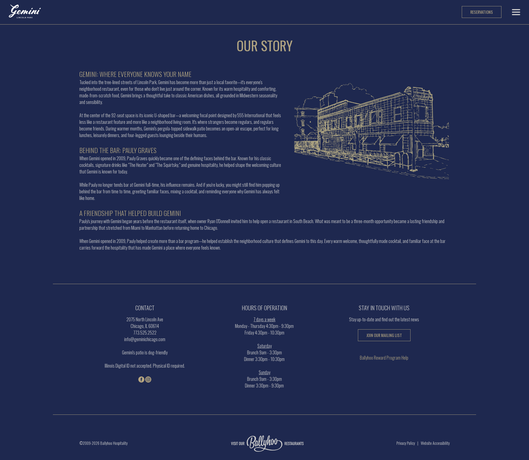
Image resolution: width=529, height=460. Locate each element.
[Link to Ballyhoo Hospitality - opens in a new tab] (264, 449)
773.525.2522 (144, 332)
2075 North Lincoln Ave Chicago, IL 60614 (144, 322)
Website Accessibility (435, 443)
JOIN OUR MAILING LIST (384, 335)
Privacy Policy (405, 443)
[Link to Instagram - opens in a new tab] (148, 379)
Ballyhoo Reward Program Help (384, 357)
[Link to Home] (25, 16)
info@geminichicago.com (144, 339)
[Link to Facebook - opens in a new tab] (141, 379)
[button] (516, 12)
